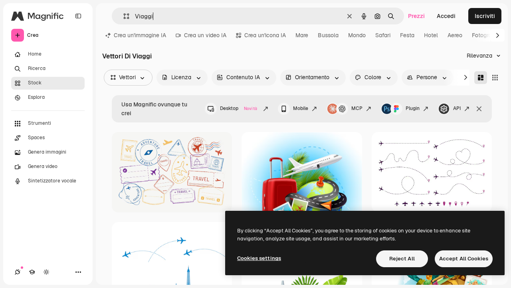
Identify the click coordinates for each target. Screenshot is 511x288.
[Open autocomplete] (123, 16)
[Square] (495, 77)
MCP (356, 108)
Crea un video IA (205, 35)
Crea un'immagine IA (140, 35)
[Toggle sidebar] (78, 16)
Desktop (238, 108)
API (457, 108)
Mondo (357, 35)
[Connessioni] (17, 272)
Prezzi (416, 16)
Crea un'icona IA (265, 35)
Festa (407, 35)
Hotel (431, 35)
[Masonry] (480, 77)
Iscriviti (485, 16)
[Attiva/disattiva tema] (46, 272)
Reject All (402, 258)
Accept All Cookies (463, 258)
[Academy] (32, 272)
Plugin (413, 108)
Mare (301, 35)
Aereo (455, 35)
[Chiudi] (479, 109)
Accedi (446, 16)
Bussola (328, 35)
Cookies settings (259, 258)
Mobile (300, 108)
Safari (382, 35)
